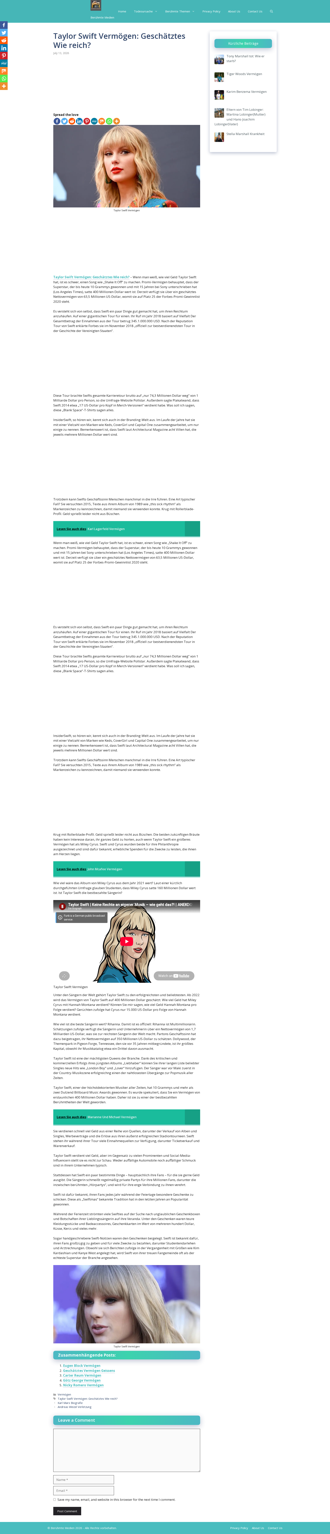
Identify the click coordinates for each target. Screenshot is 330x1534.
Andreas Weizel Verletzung (74, 1407)
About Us (234, 11)
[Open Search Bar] (271, 11)
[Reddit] (72, 121)
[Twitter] (64, 121)
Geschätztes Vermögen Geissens (89, 1370)
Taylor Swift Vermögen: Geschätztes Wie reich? (91, 277)
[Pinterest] (86, 121)
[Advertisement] (126, 84)
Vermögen (64, 1394)
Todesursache (143, 11)
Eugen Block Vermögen (81, 1365)
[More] (116, 121)
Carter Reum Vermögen (82, 1375)
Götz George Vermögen (82, 1380)
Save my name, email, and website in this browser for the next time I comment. (116, 1499)
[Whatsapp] (109, 121)
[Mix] (101, 121)
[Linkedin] (79, 121)
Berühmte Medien (102, 17)
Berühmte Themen (177, 11)
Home (122, 11)
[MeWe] (94, 121)
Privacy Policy (211, 11)
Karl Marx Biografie (70, 1403)
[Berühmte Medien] (96, 6)
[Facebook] (57, 121)
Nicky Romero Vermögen (83, 1385)
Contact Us (255, 11)
